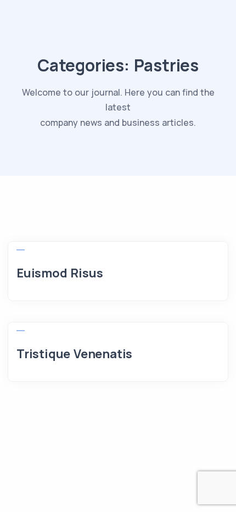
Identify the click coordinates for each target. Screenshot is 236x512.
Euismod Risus (59, 273)
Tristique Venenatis (74, 354)
